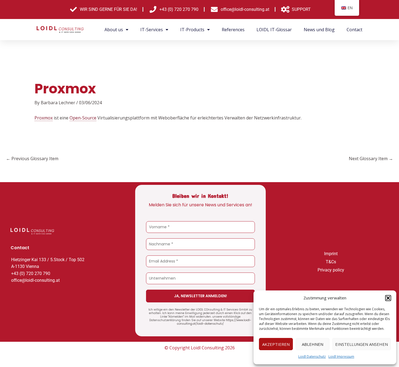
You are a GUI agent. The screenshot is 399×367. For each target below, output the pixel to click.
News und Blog (319, 30)
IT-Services (151, 30)
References (233, 30)
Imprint (331, 253)
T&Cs (331, 261)
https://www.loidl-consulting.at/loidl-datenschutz (214, 322)
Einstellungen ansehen (361, 344)
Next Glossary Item (371, 159)
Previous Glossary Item (32, 159)
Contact (354, 30)
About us (113, 30)
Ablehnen (312, 344)
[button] (388, 298)
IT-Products (192, 30)
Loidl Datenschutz (312, 356)
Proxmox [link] (43, 118)
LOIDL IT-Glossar (274, 30)
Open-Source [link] (82, 118)
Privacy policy (331, 270)
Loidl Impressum (341, 356)
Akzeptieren (276, 344)
